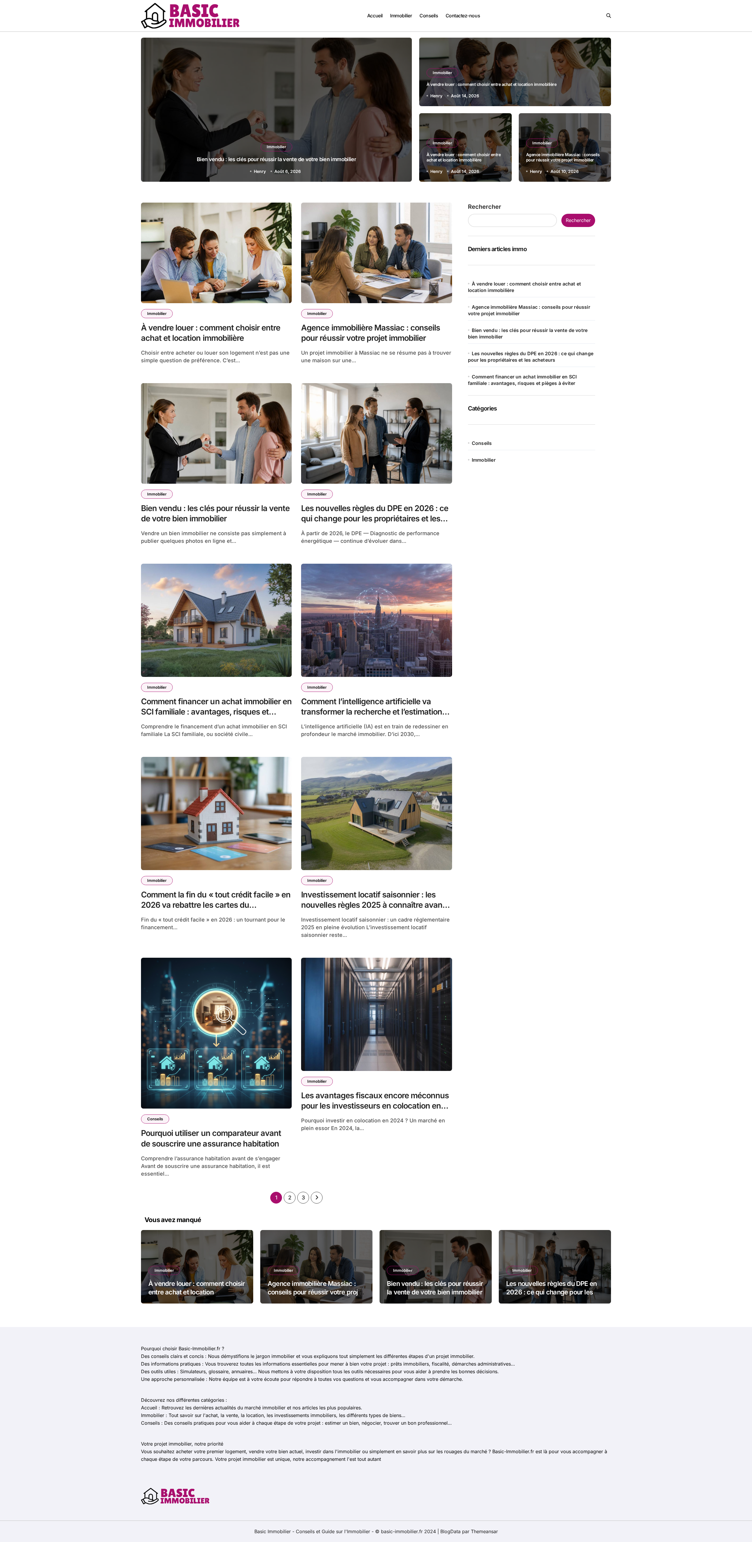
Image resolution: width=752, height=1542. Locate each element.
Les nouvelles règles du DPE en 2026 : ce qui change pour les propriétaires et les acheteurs (276, 159)
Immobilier (401, 16)
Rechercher (484, 206)
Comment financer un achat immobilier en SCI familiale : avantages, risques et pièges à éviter (216, 712)
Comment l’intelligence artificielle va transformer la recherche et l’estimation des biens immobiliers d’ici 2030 (371, 712)
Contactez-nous (463, 16)
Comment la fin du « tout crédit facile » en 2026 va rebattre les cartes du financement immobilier (216, 905)
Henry (260, 171)
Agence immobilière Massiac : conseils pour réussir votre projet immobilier (563, 157)
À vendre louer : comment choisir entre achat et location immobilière (491, 84)
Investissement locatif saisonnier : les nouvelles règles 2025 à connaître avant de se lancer (373, 905)
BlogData (450, 1531)
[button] (402, 110)
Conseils (428, 16)
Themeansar (484, 1531)
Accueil (375, 16)
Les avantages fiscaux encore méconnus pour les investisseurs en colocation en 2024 (375, 1106)
